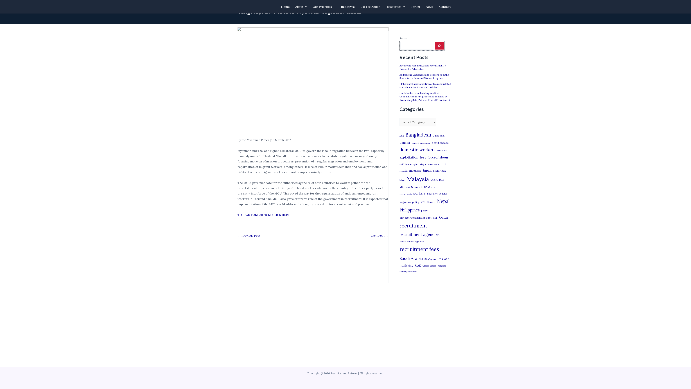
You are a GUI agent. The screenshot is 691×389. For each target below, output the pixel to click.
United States (429, 265)
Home (285, 6)
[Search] (439, 46)
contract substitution (421, 143)
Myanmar (431, 202)
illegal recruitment (429, 164)
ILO (443, 164)
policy (424, 210)
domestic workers (417, 150)
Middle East (437, 180)
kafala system (439, 171)
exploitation (408, 157)
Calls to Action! (370, 6)
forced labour (438, 157)
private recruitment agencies (418, 217)
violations (442, 266)
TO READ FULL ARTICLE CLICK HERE (264, 215)
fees (423, 157)
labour (402, 180)
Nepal (443, 201)
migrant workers (412, 193)
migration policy (409, 202)
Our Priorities (322, 6)
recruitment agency (411, 241)
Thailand (443, 259)
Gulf (401, 164)
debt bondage (440, 142)
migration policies (437, 193)
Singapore (430, 259)
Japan (427, 170)
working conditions (408, 271)
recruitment (413, 226)
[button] (305, 7)
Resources (394, 6)
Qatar (443, 217)
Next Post (379, 235)
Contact (445, 6)
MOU (423, 202)
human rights (412, 164)
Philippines (409, 210)
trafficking (406, 265)
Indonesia (415, 170)
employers (441, 150)
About (299, 6)
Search (403, 38)
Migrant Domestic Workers (417, 187)
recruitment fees (419, 249)
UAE (418, 265)
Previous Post (249, 235)
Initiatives (348, 6)
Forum (415, 6)
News (429, 6)
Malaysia (418, 179)
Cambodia (438, 135)
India (403, 170)
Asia (401, 135)
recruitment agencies (419, 234)
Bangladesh (418, 135)
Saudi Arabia (411, 258)
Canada (404, 142)
